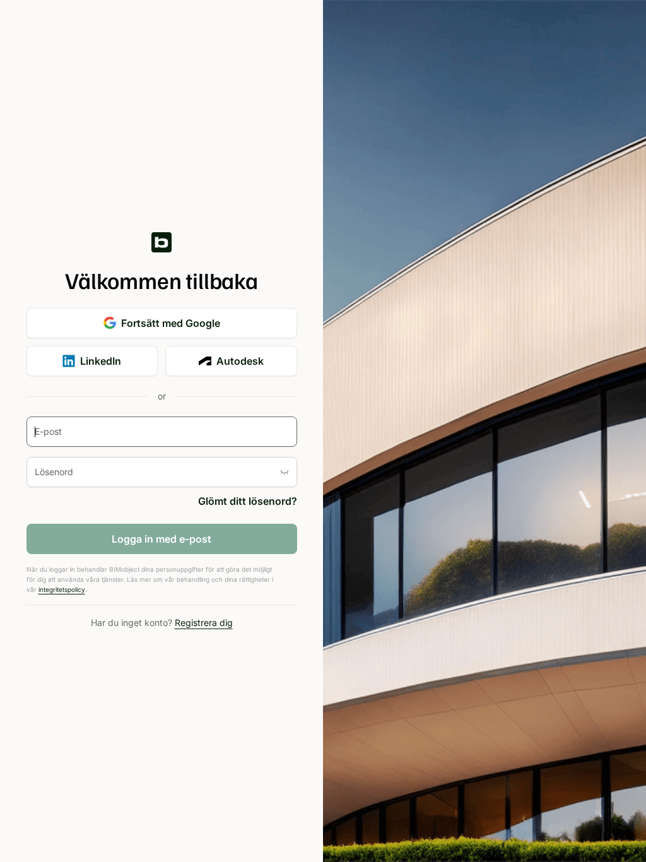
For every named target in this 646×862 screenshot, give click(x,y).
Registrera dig (204, 622)
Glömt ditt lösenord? (247, 501)
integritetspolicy (61, 589)
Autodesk (240, 361)
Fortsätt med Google (170, 323)
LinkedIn (100, 361)
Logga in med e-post (161, 539)
